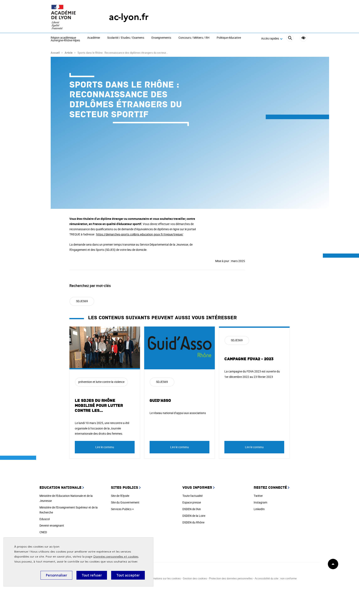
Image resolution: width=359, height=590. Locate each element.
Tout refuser (92, 575)
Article (69, 52)
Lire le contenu (104, 447)
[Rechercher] (290, 38)
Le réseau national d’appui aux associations (178, 413)
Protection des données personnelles (231, 578)
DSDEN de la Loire (193, 516)
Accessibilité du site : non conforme (276, 578)
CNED (43, 532)
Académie (93, 37)
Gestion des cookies (195, 578)
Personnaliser (56, 575)
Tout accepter (128, 575)
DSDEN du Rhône (193, 522)
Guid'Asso (160, 400)
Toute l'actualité (192, 496)
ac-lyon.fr (129, 17)
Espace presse (191, 502)
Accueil (55, 52)
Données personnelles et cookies (115, 556)
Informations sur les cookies (164, 578)
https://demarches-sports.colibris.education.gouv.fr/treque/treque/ (139, 234)
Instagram (260, 502)
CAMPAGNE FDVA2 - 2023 (248, 358)
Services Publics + (122, 509)
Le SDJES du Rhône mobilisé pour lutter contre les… (99, 405)
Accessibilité (303, 38)
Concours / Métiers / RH (193, 37)
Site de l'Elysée (120, 496)
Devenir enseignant (51, 525)
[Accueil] (71, 17)
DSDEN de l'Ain (191, 509)
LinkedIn (259, 509)
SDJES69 (82, 301)
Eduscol (44, 519)
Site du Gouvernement (125, 502)
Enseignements (161, 37)
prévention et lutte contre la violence (101, 382)
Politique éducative (229, 37)
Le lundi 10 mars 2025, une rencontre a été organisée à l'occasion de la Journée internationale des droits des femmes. (102, 428)
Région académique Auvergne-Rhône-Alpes (65, 39)
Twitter (258, 496)
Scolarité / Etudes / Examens (125, 37)
